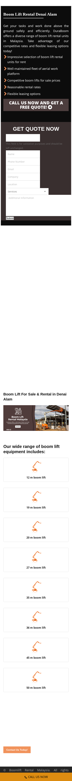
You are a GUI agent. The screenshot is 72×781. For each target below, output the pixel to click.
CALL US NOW (38, 777)
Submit (10, 218)
